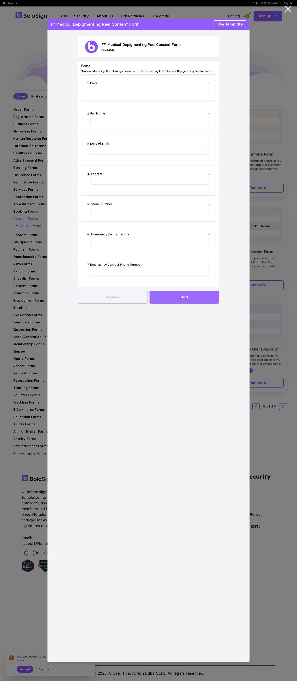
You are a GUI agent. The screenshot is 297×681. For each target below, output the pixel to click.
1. (88, 83)
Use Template (230, 24)
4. (88, 174)
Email (94, 83)
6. (88, 234)
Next (184, 297)
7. (88, 264)
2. (88, 113)
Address (96, 174)
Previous (113, 297)
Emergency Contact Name (110, 234)
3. (88, 143)
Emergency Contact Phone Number (116, 264)
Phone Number (101, 204)
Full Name (97, 113)
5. (88, 204)
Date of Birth (99, 143)
